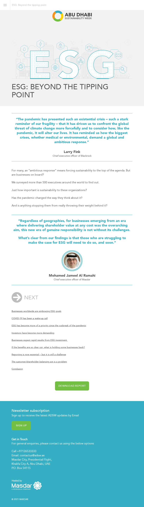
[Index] (5, 5)
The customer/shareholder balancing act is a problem (39, 361)
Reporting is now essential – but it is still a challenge (39, 354)
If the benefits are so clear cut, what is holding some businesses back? (48, 347)
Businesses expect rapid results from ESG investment (40, 340)
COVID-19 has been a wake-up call (30, 318)
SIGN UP (21, 425)
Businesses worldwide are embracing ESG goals (36, 311)
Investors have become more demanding (33, 333)
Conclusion (17, 369)
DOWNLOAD (72, 385)
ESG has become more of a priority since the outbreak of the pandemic (49, 325)
